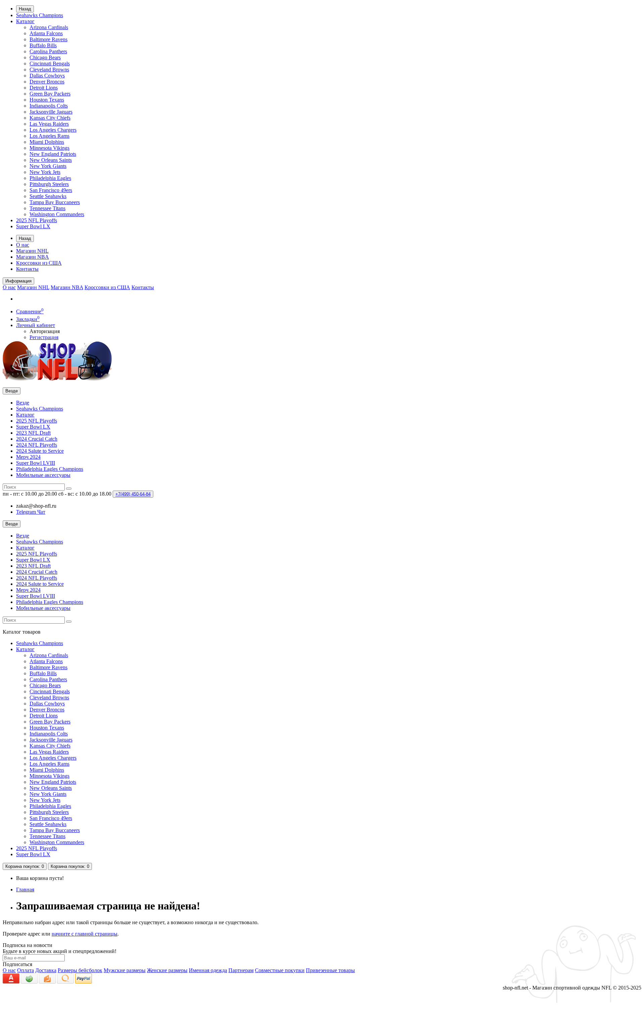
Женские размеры (167, 970)
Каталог (25, 21)
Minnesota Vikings (49, 148)
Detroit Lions (44, 87)
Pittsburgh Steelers (49, 184)
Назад (25, 8)
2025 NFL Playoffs (36, 220)
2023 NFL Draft (33, 433)
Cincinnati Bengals (50, 63)
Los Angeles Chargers (53, 130)
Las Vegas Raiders (49, 124)
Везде (22, 402)
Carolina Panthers (48, 51)
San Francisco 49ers (51, 190)
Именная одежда (208, 970)
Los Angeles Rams (49, 136)
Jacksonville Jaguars (51, 112)
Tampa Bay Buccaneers (55, 202)
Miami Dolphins (47, 142)
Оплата (25, 970)
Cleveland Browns (49, 69)
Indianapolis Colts (49, 106)
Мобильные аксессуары (43, 475)
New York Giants (48, 166)
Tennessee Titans (47, 208)
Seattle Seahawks (48, 196)
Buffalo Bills (43, 45)
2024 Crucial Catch (36, 439)
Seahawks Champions (39, 15)
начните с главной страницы (84, 934)
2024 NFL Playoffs (36, 445)
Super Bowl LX (33, 226)
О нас (22, 245)
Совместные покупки (280, 970)
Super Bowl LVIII (35, 463)
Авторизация (45, 331)
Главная (25, 889)
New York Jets (45, 172)
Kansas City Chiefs (50, 118)
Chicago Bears (45, 57)
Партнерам (241, 970)
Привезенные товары (330, 970)
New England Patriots (53, 154)
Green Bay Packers (50, 94)
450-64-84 (133, 494)
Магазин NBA (32, 257)
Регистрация (44, 337)
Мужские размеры (125, 970)
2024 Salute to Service (40, 451)
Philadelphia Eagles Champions (49, 469)
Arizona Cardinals (49, 27)
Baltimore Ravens (48, 39)
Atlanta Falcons (46, 33)
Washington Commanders (57, 214)
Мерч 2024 (28, 457)
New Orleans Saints (51, 160)
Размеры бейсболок (80, 970)
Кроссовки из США (39, 263)
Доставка (45, 970)
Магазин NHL (32, 251)
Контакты (27, 269)
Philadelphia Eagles (50, 178)
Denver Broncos (47, 81)
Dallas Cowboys (47, 75)
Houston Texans (47, 100)
